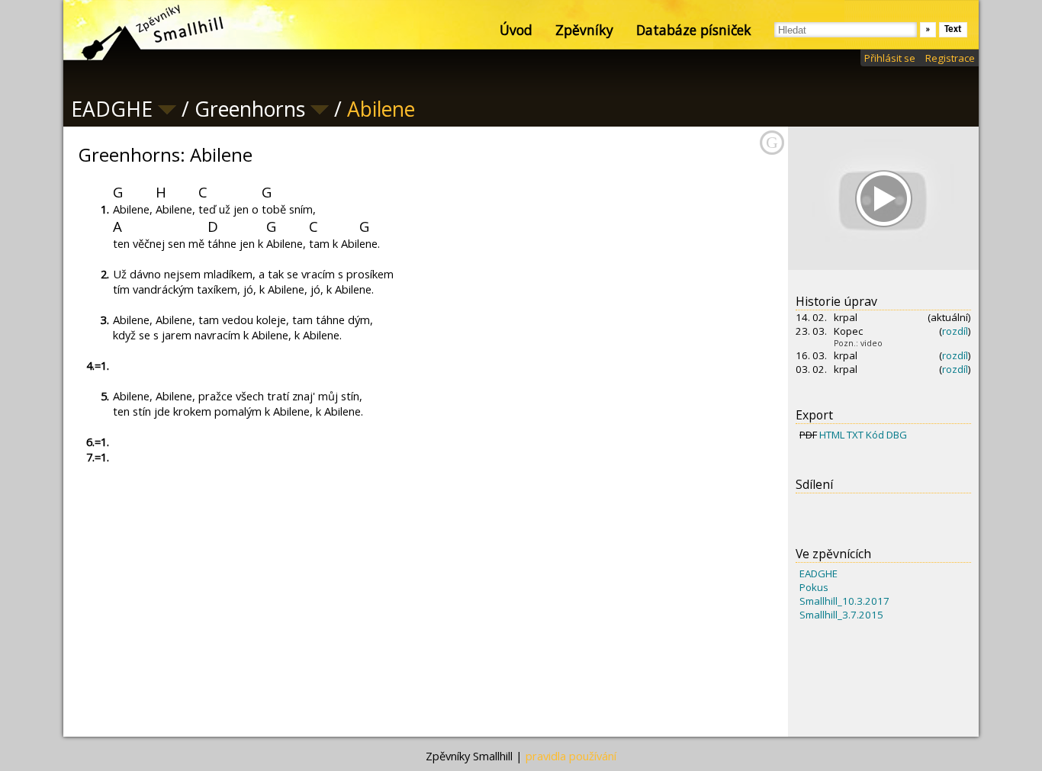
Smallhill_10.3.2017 (844, 601)
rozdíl (955, 331)
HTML (831, 435)
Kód (875, 435)
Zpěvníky (584, 30)
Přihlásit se (889, 58)
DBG (896, 435)
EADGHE (818, 573)
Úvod (516, 30)
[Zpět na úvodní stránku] (139, 30)
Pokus (813, 587)
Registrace (950, 58)
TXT (855, 435)
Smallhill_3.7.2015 (841, 615)
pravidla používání (571, 755)
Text (953, 29)
